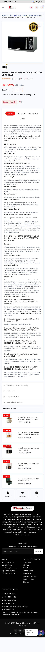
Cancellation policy (29, 576)
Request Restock (9, 102)
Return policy (27, 573)
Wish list (26, 565)
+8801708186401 (10, 1)
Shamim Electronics (26, 313)
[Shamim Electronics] (12, 7)
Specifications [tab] (21, 113)
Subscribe (38, 551)
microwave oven (12, 166)
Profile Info (27, 562)
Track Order (27, 568)
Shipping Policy (28, 579)
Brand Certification (8, 573)
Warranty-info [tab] (33, 113)
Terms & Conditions (17, 634)
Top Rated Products (8, 571)
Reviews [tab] (22, 119)
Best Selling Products (9, 568)
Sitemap (26, 582)
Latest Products (7, 565)
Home (4, 16)
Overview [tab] (10, 113)
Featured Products (8, 562)
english (39, 1)
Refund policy (28, 571)
